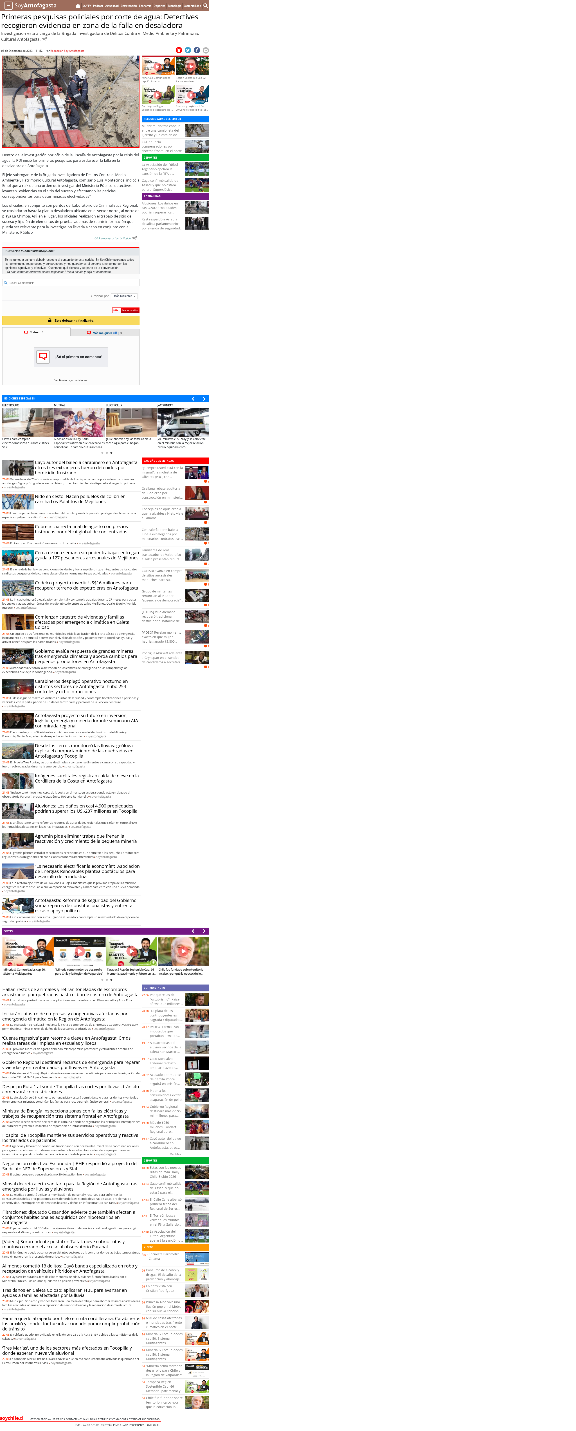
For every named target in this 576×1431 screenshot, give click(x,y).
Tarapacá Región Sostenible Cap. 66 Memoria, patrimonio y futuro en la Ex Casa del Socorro (164, 1391)
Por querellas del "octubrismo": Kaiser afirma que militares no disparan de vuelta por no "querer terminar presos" (166, 1006)
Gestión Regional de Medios (48, 1419)
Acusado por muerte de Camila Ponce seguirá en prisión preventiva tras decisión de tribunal (165, 1083)
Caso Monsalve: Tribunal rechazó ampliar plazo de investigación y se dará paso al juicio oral (164, 1069)
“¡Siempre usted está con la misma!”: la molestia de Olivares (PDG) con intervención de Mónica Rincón (162, 477)
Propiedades (137, 1425)
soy (14, 487)
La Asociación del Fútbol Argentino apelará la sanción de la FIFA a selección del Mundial (160, 171)
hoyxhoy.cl (153, 1425)
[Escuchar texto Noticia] (134, 237)
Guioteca (107, 1425)
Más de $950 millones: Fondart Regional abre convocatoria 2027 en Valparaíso (166, 1131)
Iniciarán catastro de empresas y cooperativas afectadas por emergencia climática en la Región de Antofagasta (65, 1016)
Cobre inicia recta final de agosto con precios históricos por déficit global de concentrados (81, 529)
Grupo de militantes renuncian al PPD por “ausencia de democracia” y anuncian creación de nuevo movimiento (162, 600)
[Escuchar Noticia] (44, 38)
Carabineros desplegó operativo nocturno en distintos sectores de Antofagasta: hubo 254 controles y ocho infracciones (81, 686)
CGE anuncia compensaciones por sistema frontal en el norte (162, 146)
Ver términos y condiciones (70, 380)
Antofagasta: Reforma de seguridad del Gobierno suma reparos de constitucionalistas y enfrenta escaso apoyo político (86, 905)
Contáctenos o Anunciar (82, 1419)
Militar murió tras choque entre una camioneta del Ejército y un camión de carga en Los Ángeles (161, 132)
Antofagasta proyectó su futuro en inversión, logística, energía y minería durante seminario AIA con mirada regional (86, 720)
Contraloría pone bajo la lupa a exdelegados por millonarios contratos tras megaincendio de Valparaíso (161, 538)
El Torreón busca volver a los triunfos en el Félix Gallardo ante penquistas (165, 1222)
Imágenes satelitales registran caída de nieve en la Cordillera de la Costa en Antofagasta (87, 778)
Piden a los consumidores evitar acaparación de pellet (166, 1095)
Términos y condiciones (113, 1419)
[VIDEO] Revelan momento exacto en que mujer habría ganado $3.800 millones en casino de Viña (162, 639)
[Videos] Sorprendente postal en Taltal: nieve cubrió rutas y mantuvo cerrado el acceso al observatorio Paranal (63, 1244)
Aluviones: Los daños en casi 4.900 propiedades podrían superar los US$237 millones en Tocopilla (160, 212)
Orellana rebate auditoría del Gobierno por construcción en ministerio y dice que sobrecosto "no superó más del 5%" (162, 497)
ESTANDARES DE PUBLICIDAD (145, 1419)
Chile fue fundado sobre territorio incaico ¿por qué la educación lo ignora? (164, 1404)
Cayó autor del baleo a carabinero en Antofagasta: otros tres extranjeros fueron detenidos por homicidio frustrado (87, 467)
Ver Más (175, 1154)
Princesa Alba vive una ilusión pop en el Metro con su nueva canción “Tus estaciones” (163, 1309)
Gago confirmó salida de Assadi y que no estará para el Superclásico (160, 185)
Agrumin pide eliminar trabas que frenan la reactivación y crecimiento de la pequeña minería (86, 838)
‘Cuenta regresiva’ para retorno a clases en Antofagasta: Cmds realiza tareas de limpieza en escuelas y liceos (66, 1040)
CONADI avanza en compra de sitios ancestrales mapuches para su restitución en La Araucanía (162, 577)
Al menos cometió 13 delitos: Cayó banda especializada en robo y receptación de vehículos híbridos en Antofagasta (69, 1268)
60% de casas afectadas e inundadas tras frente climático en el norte (164, 1322)
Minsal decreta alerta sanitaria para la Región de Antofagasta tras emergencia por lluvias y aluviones (69, 1186)
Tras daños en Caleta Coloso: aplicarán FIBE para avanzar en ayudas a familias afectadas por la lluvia (64, 1292)
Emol (79, 1425)
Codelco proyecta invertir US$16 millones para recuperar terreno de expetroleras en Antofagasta (86, 585)
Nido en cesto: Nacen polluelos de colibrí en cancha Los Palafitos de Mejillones (80, 499)
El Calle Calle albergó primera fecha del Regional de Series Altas (166, 1206)
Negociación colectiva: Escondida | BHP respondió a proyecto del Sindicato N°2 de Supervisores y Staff (69, 1166)
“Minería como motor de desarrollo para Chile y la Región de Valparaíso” (164, 1370)
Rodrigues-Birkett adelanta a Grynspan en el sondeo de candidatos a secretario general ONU (162, 660)
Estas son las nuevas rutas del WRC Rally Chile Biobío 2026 (165, 1172)
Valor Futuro (92, 1425)
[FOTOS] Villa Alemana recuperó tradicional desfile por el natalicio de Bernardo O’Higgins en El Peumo (161, 621)
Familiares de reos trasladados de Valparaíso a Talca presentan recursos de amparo (162, 557)
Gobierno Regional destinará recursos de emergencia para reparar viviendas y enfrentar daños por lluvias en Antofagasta (71, 1064)
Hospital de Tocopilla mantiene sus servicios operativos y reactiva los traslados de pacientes (70, 1137)
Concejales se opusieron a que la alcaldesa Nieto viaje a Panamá (162, 513)
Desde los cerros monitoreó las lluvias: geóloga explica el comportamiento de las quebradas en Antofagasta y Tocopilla (84, 750)
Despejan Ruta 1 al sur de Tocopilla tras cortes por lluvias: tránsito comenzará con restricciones (70, 1089)
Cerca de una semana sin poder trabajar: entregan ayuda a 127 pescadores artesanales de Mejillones (87, 555)
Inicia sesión (75, 272)
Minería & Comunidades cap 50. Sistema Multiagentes (164, 1338)
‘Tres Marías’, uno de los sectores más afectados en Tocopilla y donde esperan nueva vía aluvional (67, 1350)
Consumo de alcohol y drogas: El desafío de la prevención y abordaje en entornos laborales (163, 1277)
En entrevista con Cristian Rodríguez (160, 1288)
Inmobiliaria (121, 1425)
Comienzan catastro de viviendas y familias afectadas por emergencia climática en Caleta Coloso (82, 622)
